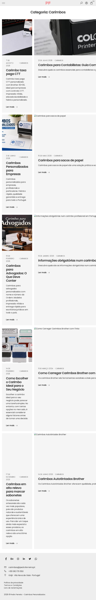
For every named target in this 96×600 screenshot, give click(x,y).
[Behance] (12, 559)
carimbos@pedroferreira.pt (21, 567)
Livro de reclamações (13, 588)
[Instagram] (18, 559)
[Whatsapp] (36, 559)
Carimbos (24, 63)
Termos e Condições (13, 585)
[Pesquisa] (81, 3)
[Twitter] (30, 559)
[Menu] (3, 3)
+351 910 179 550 (16, 571)
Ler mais (10, 107)
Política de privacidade (13, 583)
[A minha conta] (86, 3)
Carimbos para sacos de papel (60, 160)
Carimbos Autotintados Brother (61, 479)
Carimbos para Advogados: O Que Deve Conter (16, 273)
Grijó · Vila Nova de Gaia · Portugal (24, 575)
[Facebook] (6, 559)
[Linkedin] (24, 559)
